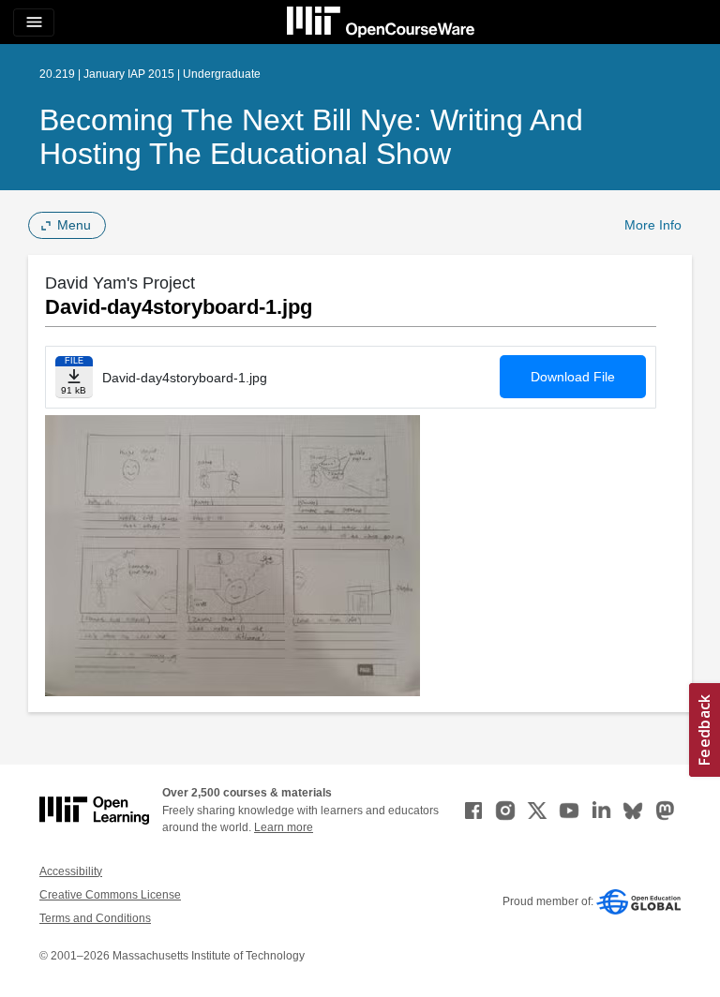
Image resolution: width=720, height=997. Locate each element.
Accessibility (70, 871)
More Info (653, 224)
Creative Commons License (110, 894)
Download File (573, 376)
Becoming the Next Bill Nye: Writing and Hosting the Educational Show (311, 137)
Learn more (283, 827)
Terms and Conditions (95, 918)
